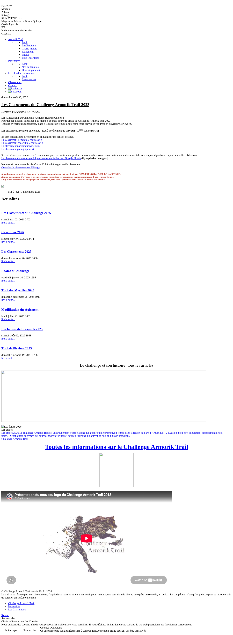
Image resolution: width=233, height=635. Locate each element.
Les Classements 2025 (16, 251)
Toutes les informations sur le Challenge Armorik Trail (116, 446)
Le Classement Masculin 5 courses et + (22, 142)
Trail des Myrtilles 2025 (17, 290)
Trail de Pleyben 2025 (16, 348)
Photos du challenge (15, 271)
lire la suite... (8, 222)
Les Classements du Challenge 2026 (26, 213)
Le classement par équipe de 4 (17, 149)
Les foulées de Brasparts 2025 (22, 329)
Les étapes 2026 (112, 434)
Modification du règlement (19, 309)
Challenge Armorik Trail (14, 438)
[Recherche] (15, 88)
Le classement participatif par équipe (21, 146)
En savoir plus (221, 630)
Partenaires (14, 606)
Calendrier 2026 (12, 232)
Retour (5, 615)
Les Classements (17, 609)
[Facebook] (14, 91)
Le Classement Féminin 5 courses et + (21, 139)
